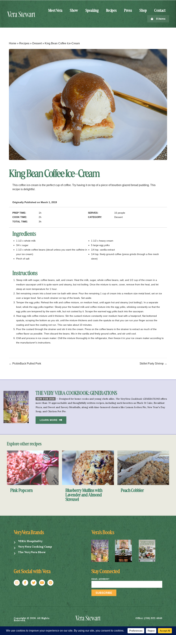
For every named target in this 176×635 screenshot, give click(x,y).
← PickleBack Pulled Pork (25, 363)
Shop (143, 11)
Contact (160, 11)
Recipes (111, 11)
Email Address (100, 579)
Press (128, 11)
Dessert (37, 43)
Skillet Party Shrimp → (153, 363)
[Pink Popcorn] (33, 467)
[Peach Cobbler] (143, 467)
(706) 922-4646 (153, 618)
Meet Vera (55, 11)
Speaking (92, 11)
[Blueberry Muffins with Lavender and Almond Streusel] (88, 467)
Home (12, 43)
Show (74, 11)
